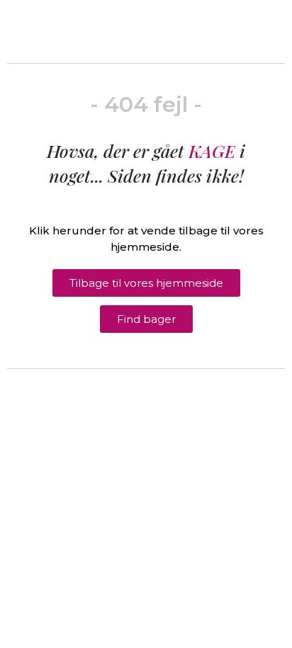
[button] (146, 283)
